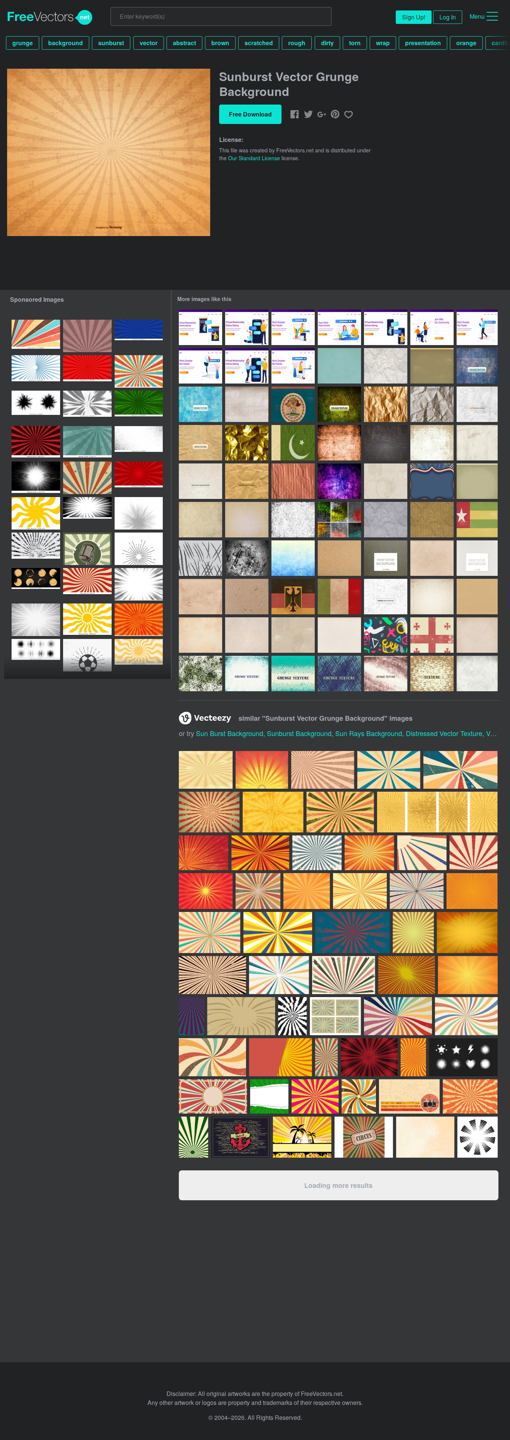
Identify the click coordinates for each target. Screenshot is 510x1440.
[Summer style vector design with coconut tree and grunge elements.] (302, 1137)
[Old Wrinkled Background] (432, 519)
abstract (184, 42)
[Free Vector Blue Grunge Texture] (477, 366)
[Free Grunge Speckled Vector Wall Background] (293, 519)
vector (149, 42)
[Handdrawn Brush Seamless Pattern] (385, 635)
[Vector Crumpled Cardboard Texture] (293, 481)
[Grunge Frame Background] (477, 481)
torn (355, 42)
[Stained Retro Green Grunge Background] (339, 366)
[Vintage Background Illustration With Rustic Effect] (432, 481)
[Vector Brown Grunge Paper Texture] (385, 558)
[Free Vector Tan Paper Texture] (200, 442)
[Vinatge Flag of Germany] (293, 596)
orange (466, 42)
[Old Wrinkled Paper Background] (385, 519)
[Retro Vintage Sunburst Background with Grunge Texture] (36, 336)
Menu (477, 16)
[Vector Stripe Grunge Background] (293, 635)
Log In (447, 17)
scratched (259, 42)
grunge (22, 42)
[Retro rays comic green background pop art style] (139, 407)
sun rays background (368, 733)
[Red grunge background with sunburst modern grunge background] (139, 478)
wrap (383, 42)
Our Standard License (254, 158)
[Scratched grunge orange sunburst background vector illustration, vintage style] (139, 619)
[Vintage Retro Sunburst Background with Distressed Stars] (87, 478)
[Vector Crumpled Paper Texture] (432, 404)
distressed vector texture (444, 733)
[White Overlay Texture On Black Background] (385, 442)
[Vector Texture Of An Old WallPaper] (339, 442)
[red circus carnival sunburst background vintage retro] (87, 584)
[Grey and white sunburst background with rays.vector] (36, 371)
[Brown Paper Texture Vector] (477, 596)
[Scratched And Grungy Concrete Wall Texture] (246, 558)
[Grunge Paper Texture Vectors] (200, 635)
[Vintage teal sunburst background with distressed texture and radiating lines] (87, 442)
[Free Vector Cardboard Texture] (200, 481)
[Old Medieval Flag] (432, 635)
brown (220, 42)
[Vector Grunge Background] (432, 596)
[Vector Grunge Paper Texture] (246, 596)
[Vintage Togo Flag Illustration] (477, 519)
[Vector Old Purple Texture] (339, 481)
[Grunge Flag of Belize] (293, 404)
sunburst (111, 42)
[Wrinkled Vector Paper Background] (385, 366)
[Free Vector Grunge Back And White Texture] (385, 596)
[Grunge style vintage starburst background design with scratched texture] (87, 336)
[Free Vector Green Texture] (293, 673)
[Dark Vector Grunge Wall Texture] (339, 404)
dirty (327, 42)
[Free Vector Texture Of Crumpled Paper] (477, 404)
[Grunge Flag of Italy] (339, 596)
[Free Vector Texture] (200, 673)
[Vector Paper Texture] (339, 558)
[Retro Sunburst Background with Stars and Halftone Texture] (139, 371)
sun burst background (229, 733)
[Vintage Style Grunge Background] (200, 519)
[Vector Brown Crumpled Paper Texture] (385, 404)
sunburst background (299, 733)
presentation (423, 42)
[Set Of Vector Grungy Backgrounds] (339, 519)
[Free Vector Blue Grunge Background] (293, 558)
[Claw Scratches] (200, 558)
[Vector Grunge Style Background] (246, 635)
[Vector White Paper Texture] (477, 558)
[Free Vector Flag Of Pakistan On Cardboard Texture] (293, 442)
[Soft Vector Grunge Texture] (432, 558)
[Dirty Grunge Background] (477, 442)
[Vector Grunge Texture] (200, 596)
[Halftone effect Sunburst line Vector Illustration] (139, 549)
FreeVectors (50, 17)
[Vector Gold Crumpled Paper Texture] (246, 442)
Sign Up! (413, 17)
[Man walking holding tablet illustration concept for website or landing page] (477, 327)
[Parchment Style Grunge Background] (246, 519)
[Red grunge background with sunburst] (87, 371)
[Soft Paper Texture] (477, 635)
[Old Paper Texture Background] (246, 404)
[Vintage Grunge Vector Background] (432, 366)
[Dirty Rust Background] (432, 442)
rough (296, 42)
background (65, 42)
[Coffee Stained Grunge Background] (385, 481)
